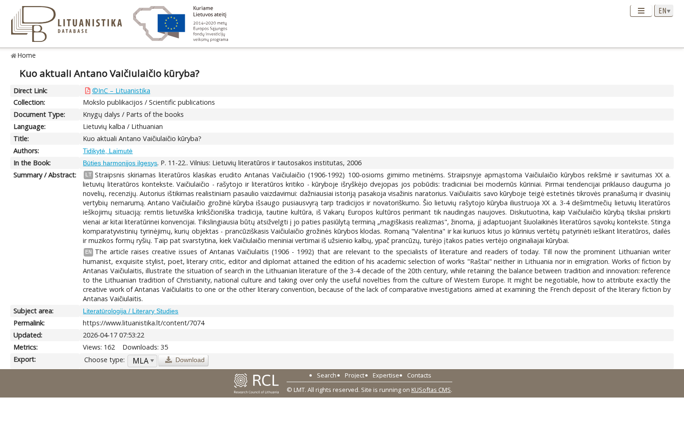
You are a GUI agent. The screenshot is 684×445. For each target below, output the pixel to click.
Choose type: (104, 359)
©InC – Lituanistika (121, 90)
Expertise (386, 375)
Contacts (419, 375)
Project (354, 375)
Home (27, 55)
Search (326, 375)
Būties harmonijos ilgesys (120, 163)
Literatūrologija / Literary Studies (130, 311)
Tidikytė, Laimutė (108, 151)
